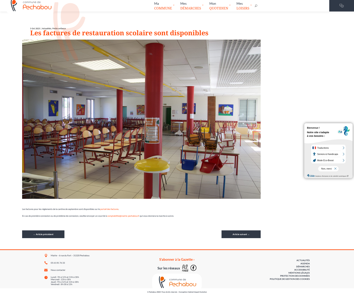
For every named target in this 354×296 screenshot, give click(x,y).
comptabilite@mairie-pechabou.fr (123, 215)
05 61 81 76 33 (58, 262)
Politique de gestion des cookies (290, 279)
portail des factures (109, 209)
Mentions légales (299, 272)
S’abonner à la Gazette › (177, 259)
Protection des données (295, 275)
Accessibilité (302, 269)
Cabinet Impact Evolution (197, 292)
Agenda (305, 263)
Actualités (46, 28)
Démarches (303, 266)
